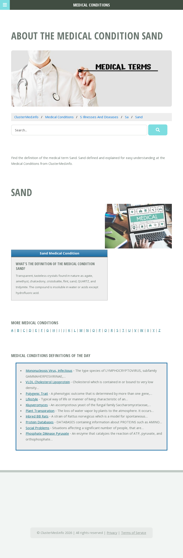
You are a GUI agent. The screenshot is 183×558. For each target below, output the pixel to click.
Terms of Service (133, 532)
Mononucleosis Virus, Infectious (49, 370)
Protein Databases (40, 422)
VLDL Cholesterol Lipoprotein (48, 382)
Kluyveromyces (37, 405)
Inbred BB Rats (37, 416)
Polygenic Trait (37, 393)
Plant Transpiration (40, 410)
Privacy (112, 532)
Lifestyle (32, 399)
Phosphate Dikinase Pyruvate (47, 433)
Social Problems (37, 428)
